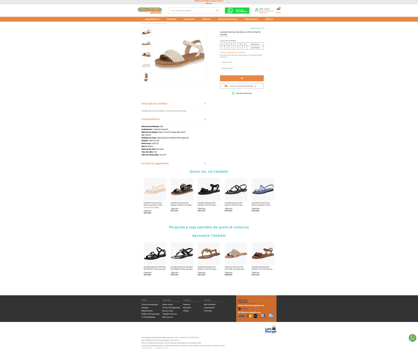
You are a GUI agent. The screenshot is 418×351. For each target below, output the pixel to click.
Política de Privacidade (150, 314)
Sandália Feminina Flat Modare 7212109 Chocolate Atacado (263, 268)
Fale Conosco (167, 317)
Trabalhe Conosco (169, 314)
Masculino (189, 19)
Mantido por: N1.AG (162, 348)
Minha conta (263, 12)
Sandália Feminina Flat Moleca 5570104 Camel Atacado (207, 268)
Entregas (145, 308)
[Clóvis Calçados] (150, 11)
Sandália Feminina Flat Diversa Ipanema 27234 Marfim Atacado (153, 204)
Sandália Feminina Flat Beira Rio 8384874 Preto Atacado (182, 268)
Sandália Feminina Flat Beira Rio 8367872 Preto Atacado (155, 268)
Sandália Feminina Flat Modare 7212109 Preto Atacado (207, 204)
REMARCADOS (251, 19)
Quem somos (167, 304)
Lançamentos (152, 19)
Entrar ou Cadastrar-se (266, 11)
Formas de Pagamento (171, 308)
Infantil (206, 19)
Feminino (171, 19)
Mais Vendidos (210, 304)
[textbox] (193, 11)
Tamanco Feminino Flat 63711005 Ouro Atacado (234, 268)
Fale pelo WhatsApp (244, 93)
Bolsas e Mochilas (227, 19)
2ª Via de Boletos (148, 317)
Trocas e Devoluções (150, 304)
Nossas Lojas (167, 311)
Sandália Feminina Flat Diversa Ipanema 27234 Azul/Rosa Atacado (261, 204)
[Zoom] (146, 32)
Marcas (269, 19)
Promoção (208, 311)
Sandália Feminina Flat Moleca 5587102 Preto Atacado (233, 204)
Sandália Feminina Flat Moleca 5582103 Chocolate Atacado (181, 204)
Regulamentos (147, 311)
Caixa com (228, 40)
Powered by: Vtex (147, 348)
